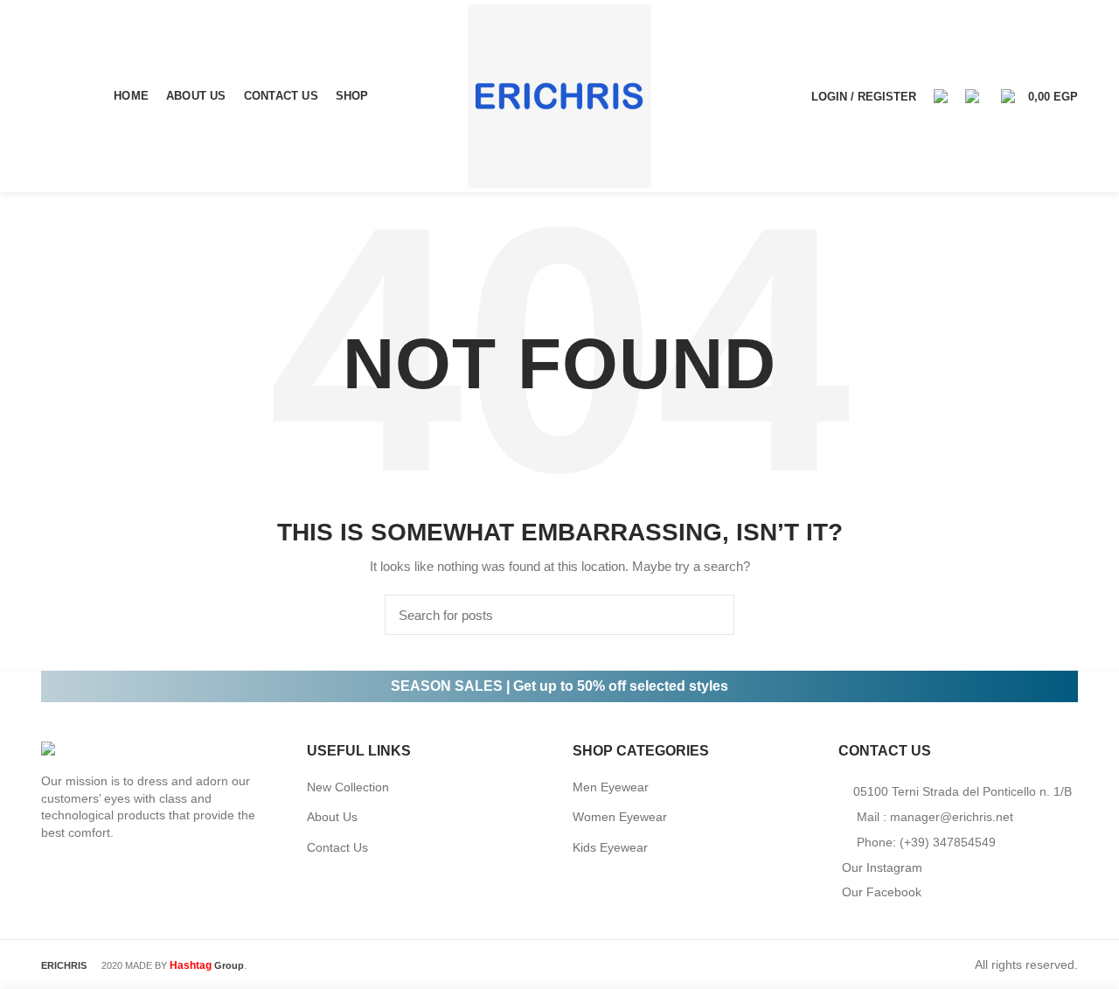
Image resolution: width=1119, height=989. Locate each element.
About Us (332, 817)
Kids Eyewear (610, 847)
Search (711, 615)
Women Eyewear (620, 817)
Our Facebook (881, 892)
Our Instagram (882, 867)
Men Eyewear (611, 787)
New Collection (348, 787)
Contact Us (337, 847)
